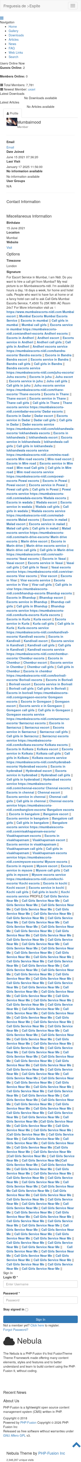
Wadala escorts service (48, 511)
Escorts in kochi (55, 883)
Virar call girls (42, 584)
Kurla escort (42, 619)
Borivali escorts (30, 680)
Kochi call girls (17, 892)
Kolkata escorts (56, 744)
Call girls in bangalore (32, 822)
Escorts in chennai (20, 792)
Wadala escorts (54, 498)
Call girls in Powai (45, 489)
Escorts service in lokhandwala (39, 439)
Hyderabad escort (39, 770)
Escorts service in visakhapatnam (31, 844)
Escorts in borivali (19, 693)
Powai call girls (17, 489)
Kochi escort (15, 887)
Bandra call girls (18, 363)
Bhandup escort (51, 597)
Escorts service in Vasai (45, 563)
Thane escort (16, 398)
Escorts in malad (55, 519)
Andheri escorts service (50, 346)
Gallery (13, 31)
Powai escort (15, 485)
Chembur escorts (31, 658)
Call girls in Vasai (35, 567)
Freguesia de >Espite (21, 5)
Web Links (16, 52)
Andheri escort (48, 338)
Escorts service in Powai (47, 485)
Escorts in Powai (55, 480)
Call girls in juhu (18, 385)
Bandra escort (16, 359)
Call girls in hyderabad (23, 779)
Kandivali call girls (41, 645)
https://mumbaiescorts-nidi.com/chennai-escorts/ (29, 785)
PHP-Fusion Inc (51, 1453)
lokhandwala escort (43, 437)
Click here (37, 1325)
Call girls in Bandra (48, 363)
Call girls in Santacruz (22, 736)
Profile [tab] (13, 113)
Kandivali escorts (32, 636)
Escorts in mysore (19, 866)
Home (13, 26)
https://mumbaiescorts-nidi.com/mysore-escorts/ (29, 859)
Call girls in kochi (45, 892)
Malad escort (15, 524)
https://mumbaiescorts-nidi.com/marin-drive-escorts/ (35, 534)
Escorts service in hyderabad (36, 772)
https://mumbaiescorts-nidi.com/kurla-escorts (35, 612)
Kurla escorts (50, 615)
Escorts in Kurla (18, 619)
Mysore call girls (48, 870)
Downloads (16, 35)
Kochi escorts (29, 883)
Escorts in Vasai (54, 558)
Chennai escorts (58, 788)
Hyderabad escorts (33, 766)
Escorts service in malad (47, 524)
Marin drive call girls (21, 550)
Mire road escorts (31, 459)
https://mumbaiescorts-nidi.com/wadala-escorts (35, 495)
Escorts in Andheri (20, 338)
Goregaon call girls (20, 710)
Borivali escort (19, 684)
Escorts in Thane (56, 394)
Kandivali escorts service (46, 649)
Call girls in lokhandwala (34, 446)
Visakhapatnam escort (48, 840)
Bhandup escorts (59, 593)
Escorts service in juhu (26, 381)
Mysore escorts (56, 861)
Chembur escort (35, 662)
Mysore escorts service (49, 874)
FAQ (12, 48)
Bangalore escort (55, 814)
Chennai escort (49, 792)
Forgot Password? (15, 1329)
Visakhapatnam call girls (24, 848)
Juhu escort (64, 376)
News (12, 44)
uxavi (31, 89)
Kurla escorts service (33, 628)
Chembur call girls (40, 667)
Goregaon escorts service (25, 714)
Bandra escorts (30, 355)
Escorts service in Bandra (49, 359)
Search (13, 57)
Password (11, 1293)
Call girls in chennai (31, 801)
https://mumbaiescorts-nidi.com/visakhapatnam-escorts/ (35, 829)
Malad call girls (17, 528)
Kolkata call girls (48, 753)
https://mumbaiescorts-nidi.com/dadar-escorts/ (35, 409)
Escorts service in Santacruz (35, 729)
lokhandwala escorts (34, 433)
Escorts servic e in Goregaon (40, 706)
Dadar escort (43, 415)
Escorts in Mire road (21, 463)
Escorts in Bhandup (21, 597)
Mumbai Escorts (31, 316)
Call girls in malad (45, 528)
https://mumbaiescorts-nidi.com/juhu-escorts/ (40, 372)
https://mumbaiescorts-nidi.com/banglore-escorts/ (29, 807)
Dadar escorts (52, 411)
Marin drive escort (34, 541)
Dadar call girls (45, 420)
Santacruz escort (37, 727)
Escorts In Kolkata (20, 749)
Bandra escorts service (23, 368)
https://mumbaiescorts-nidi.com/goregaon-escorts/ (37, 695)
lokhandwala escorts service (27, 450)
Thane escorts (29, 394)
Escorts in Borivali (59, 680)
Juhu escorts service (49, 385)
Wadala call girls (47, 506)
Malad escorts (28, 519)
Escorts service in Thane (47, 398)
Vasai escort (15, 563)
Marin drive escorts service (46, 545)
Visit (9, 247)
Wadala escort (46, 502)
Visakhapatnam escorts (23, 835)
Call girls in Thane (46, 402)
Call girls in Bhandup (32, 606)
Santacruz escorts (32, 723)
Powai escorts (28, 480)
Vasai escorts (29, 558)
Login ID (10, 1277)
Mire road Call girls (30, 467)
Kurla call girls (43, 623)
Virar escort (48, 576)
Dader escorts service (38, 424)
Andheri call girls (49, 342)
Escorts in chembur (37, 671)
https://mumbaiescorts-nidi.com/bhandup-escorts (27, 591)
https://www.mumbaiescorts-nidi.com (34, 312)
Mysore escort (47, 866)
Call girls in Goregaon (54, 710)
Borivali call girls (21, 688)
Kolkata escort (47, 749)
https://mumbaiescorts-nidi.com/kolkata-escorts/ (29, 742)
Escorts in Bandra (58, 355)
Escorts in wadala (19, 502)
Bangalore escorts (60, 809)
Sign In (40, 1319)
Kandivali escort (36, 641)
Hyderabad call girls (55, 775)
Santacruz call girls (54, 731)
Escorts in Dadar (18, 415)
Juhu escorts (16, 376)
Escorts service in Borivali (53, 684)
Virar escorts (27, 576)
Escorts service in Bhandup (26, 602)
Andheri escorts (56, 333)
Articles (14, 39)
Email (10, 147)
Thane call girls (17, 402)
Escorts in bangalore (24, 814)
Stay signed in (13, 1309)
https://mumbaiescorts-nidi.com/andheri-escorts (31, 331)
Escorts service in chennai (26, 796)
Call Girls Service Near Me (41, 900)
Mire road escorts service (35, 472)
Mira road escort (59, 459)
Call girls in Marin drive (57, 550)
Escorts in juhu (40, 376)
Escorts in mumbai (34, 320)
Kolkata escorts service (49, 757)
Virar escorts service (35, 580)
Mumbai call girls (34, 325)
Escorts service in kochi (47, 887)
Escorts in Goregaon (36, 701)
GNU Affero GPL (14, 1435)
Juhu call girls (56, 381)
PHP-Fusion (28, 1422)
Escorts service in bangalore (27, 818)
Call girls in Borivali (51, 688)
